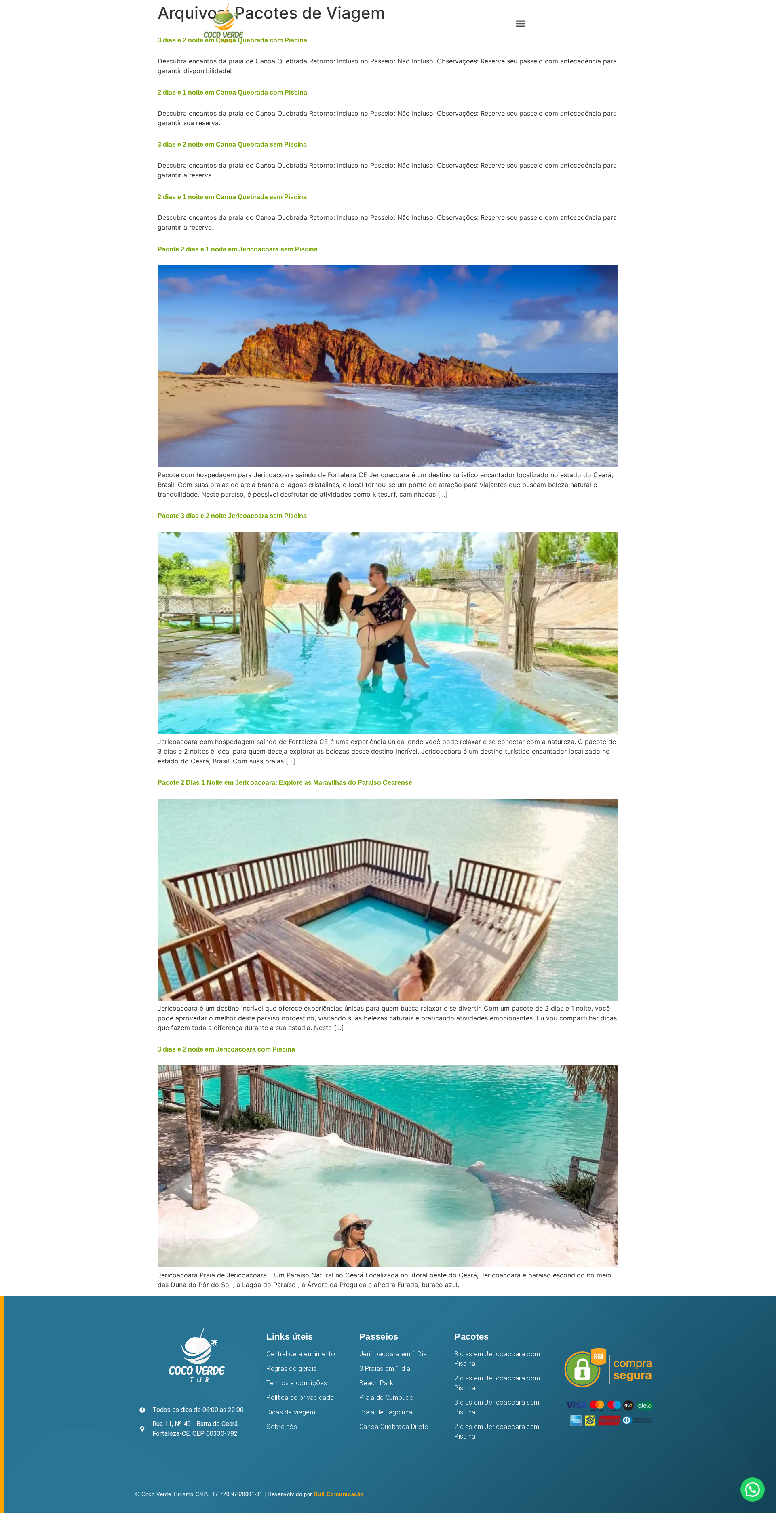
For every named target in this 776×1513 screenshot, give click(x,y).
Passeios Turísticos (336, 23)
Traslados (468, 23)
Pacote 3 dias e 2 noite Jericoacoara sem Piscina (232, 515)
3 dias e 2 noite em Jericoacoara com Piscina (226, 1049)
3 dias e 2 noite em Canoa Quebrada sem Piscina (232, 144)
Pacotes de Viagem (409, 23)
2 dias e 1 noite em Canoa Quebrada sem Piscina (232, 197)
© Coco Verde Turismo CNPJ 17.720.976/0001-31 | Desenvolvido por (249, 1494)
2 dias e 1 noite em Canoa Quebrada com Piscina (232, 92)
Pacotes (471, 1337)
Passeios (378, 1337)
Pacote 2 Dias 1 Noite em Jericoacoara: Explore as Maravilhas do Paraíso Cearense (285, 782)
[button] (520, 24)
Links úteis (289, 1337)
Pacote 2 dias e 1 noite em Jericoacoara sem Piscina (238, 249)
